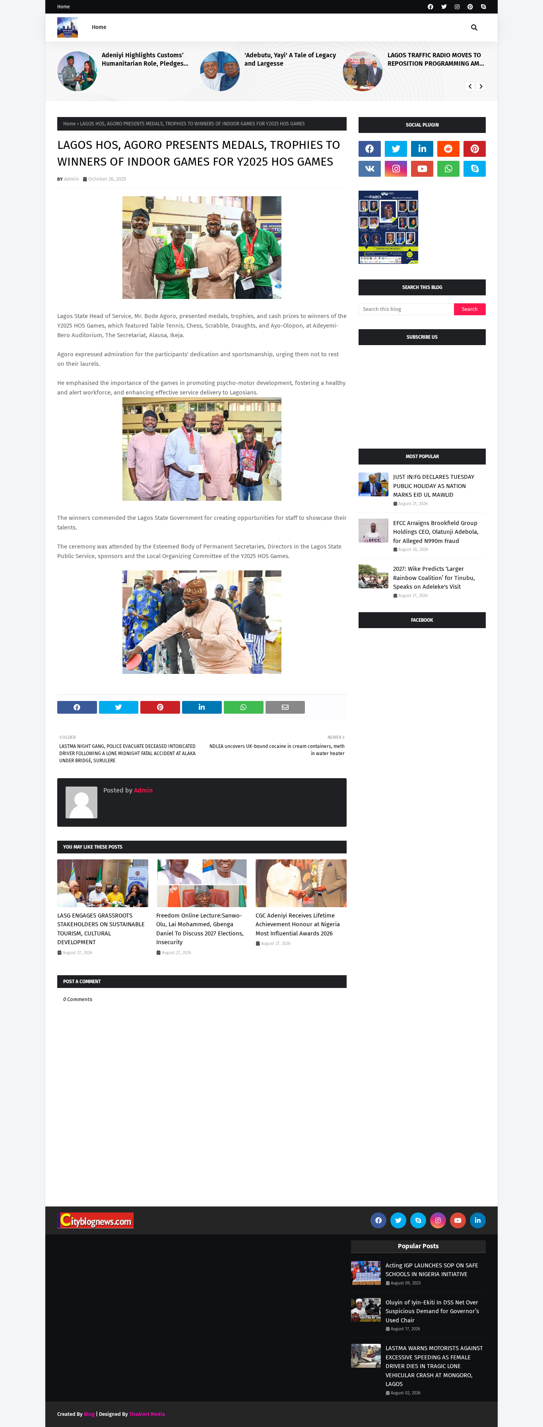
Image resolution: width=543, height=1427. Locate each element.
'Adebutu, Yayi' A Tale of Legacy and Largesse (290, 59)
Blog (89, 1414)
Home (63, 7)
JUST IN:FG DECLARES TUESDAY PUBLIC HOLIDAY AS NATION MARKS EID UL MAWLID (433, 485)
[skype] (482, 7)
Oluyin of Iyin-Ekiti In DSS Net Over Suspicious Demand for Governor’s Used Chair (432, 1311)
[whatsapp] (448, 169)
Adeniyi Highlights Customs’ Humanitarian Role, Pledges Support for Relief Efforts (143, 59)
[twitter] (444, 7)
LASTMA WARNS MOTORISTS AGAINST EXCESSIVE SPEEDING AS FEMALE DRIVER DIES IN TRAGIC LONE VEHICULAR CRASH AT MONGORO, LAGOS (434, 1366)
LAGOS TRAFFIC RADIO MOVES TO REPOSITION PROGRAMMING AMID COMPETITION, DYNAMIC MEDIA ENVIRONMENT (436, 59)
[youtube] (422, 169)
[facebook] (430, 7)
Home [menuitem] (99, 27)
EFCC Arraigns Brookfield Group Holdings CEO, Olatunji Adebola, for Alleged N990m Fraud (436, 532)
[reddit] (448, 149)
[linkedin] (422, 149)
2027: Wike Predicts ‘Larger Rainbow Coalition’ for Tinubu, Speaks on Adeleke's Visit (434, 577)
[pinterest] (470, 7)
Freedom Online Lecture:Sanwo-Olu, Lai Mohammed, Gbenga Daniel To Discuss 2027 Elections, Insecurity (200, 929)
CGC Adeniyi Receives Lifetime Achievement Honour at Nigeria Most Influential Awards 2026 (298, 924)
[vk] (370, 169)
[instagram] (457, 7)
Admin (71, 179)
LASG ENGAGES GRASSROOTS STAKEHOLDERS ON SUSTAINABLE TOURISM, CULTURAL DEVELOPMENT (101, 929)
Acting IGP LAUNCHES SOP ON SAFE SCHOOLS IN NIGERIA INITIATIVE (432, 1270)
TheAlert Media (147, 1414)
